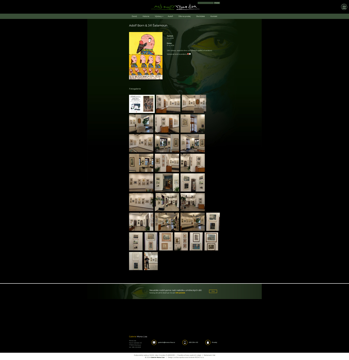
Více (213, 291)
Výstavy (158, 16)
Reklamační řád (209, 355)
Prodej (214, 342)
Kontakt (213, 16)
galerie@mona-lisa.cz (166, 342)
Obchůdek (200, 16)
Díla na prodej (184, 16)
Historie (146, 16)
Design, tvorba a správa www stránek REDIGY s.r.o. (186, 357)
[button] (142, 104)
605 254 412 (193, 342)
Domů (134, 16)
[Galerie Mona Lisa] (175, 9)
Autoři (170, 16)
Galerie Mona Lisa (158, 357)
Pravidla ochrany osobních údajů (189, 355)
